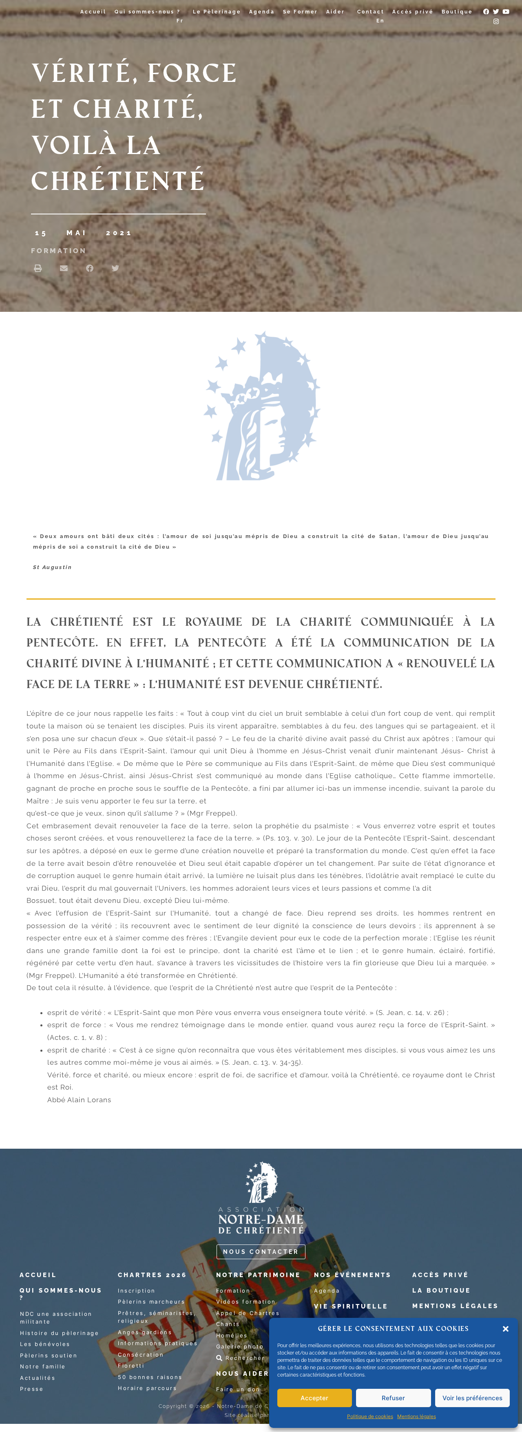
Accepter (314, 1398)
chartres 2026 (152, 1275)
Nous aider (243, 1373)
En (380, 21)
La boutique (441, 1290)
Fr (180, 21)
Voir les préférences (472, 1398)
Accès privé (413, 12)
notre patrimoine (258, 1275)
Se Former (300, 12)
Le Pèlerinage (217, 12)
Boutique (457, 12)
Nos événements (353, 1275)
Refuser (393, 1398)
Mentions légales (416, 1416)
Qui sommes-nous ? (148, 12)
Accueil (93, 12)
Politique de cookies (370, 1416)
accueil (38, 1275)
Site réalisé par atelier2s (261, 1415)
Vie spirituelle (351, 1306)
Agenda (262, 12)
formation (59, 251)
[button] (506, 1329)
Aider (335, 12)
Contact (371, 12)
